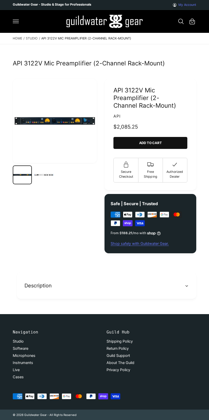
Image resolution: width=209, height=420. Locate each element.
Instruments (23, 362)
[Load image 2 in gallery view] (44, 175)
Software (20, 348)
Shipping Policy (120, 341)
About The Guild (120, 362)
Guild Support (118, 355)
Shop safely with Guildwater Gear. (140, 243)
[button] (15, 21)
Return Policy (118, 348)
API (117, 116)
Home (17, 38)
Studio (32, 38)
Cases (18, 377)
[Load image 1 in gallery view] (22, 175)
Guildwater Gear (35, 415)
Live (16, 370)
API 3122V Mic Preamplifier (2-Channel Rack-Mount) (86, 38)
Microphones (24, 355)
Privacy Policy (118, 370)
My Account (187, 5)
